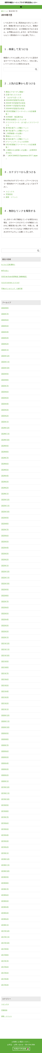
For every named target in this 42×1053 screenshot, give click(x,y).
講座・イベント (12, 197)
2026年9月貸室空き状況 (15, 109)
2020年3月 (5, 769)
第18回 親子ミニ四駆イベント (17, 128)
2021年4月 (5, 691)
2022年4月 (5, 619)
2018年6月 (5, 895)
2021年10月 (5, 655)
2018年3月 (5, 913)
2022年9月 (5, 589)
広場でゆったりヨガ (13, 95)
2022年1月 (5, 637)
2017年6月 (5, 967)
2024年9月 (5, 446)
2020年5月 (5, 757)
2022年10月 (5, 583)
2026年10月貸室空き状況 (15, 103)
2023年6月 (5, 535)
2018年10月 (5, 871)
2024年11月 (5, 434)
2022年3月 (5, 625)
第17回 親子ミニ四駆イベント (17, 131)
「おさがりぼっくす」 (14, 97)
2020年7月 (5, 745)
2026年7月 (5, 314)
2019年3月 (5, 841)
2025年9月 (5, 374)
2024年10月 (5, 440)
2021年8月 (5, 667)
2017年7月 (5, 961)
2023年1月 (5, 565)
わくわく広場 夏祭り (8, 264)
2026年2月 (5, 344)
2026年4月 (5, 332)
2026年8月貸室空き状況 (15, 100)
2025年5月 (5, 398)
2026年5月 (5, 326)
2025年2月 (5, 416)
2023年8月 (5, 523)
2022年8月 (5, 595)
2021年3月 (5, 697)
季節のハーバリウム (13, 136)
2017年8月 (5, 955)
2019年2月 (5, 847)
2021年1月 (5, 709)
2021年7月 (5, 673)
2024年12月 (5, 428)
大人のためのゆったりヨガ (10, 282)
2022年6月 (5, 607)
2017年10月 (5, 943)
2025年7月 (5, 386)
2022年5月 (5, 613)
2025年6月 (5, 392)
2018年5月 (5, 901)
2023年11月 (5, 505)
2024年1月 (5, 493)
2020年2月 (5, 775)
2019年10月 (5, 799)
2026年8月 (5, 308)
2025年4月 (5, 404)
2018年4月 (5, 907)
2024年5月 (5, 470)
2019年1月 (5, 853)
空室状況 (9, 194)
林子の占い (5, 270)
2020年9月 (5, 733)
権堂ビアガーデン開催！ (15, 92)
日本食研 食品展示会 (14, 117)
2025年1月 (5, 422)
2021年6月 (5, 679)
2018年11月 (5, 865)
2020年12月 (5, 715)
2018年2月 (5, 919)
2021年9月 (5, 661)
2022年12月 (5, 571)
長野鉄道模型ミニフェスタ (16, 120)
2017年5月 (5, 973)
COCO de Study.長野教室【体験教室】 (14, 276)
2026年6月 (5, 320)
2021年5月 (5, 685)
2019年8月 (5, 811)
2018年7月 (5, 889)
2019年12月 (5, 787)
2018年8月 (5, 883)
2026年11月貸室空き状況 (15, 106)
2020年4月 (5, 763)
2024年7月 (5, 458)
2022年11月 (5, 577)
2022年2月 (5, 631)
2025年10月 (5, 368)
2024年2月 (5, 488)
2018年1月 (5, 925)
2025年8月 (5, 380)
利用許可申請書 (20, 1049)
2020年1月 (5, 781)
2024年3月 (5, 481)
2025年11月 (5, 362)
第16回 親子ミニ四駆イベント (17, 139)
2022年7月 (5, 601)
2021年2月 (5, 703)
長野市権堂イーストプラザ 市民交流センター (21, 2)
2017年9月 (5, 949)
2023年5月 (5, 541)
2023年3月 (5, 553)
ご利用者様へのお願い (14, 133)
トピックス (10, 192)
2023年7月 (5, 529)
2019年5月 (5, 829)
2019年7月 (5, 817)
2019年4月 (5, 835)
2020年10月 (5, 727)
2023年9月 (5, 517)
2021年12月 (5, 643)
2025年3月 (5, 410)
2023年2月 (5, 559)
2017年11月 (5, 937)
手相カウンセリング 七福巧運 (11, 288)
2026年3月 (5, 338)
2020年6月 (5, 751)
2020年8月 (5, 739)
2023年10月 (5, 511)
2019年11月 (5, 793)
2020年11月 (5, 721)
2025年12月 (5, 356)
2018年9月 (5, 877)
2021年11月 (5, 649)
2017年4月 (5, 979)
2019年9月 (5, 805)
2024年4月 (5, 476)
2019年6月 (5, 823)
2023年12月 (5, 499)
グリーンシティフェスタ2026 (17, 142)
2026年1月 (5, 350)
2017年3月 (5, 985)
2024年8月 (5, 452)
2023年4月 (5, 547)
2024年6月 (5, 464)
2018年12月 (5, 859)
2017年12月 (5, 931)
